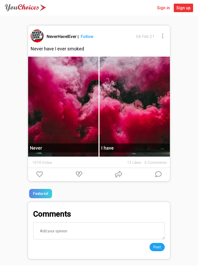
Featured (40, 194)
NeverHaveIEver (62, 36)
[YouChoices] (25, 8)
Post (157, 247)
